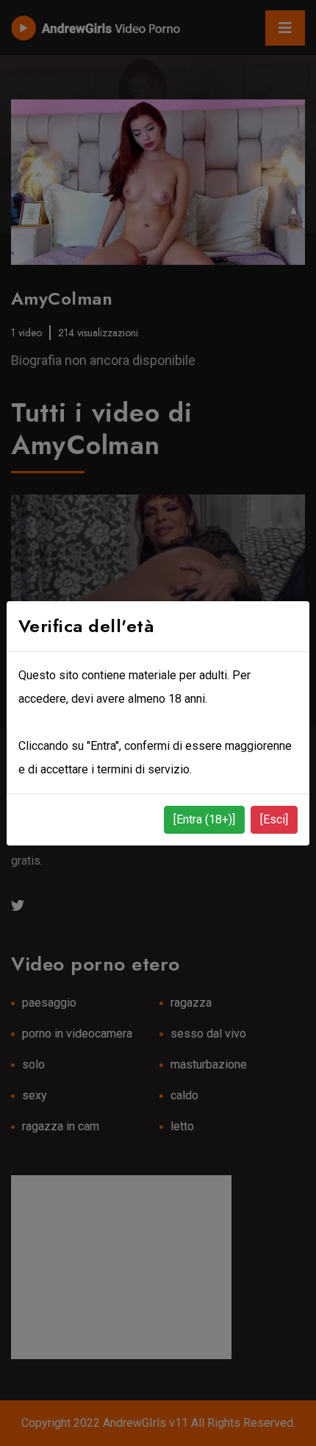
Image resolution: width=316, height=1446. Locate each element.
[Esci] (274, 819)
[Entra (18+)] (204, 819)
